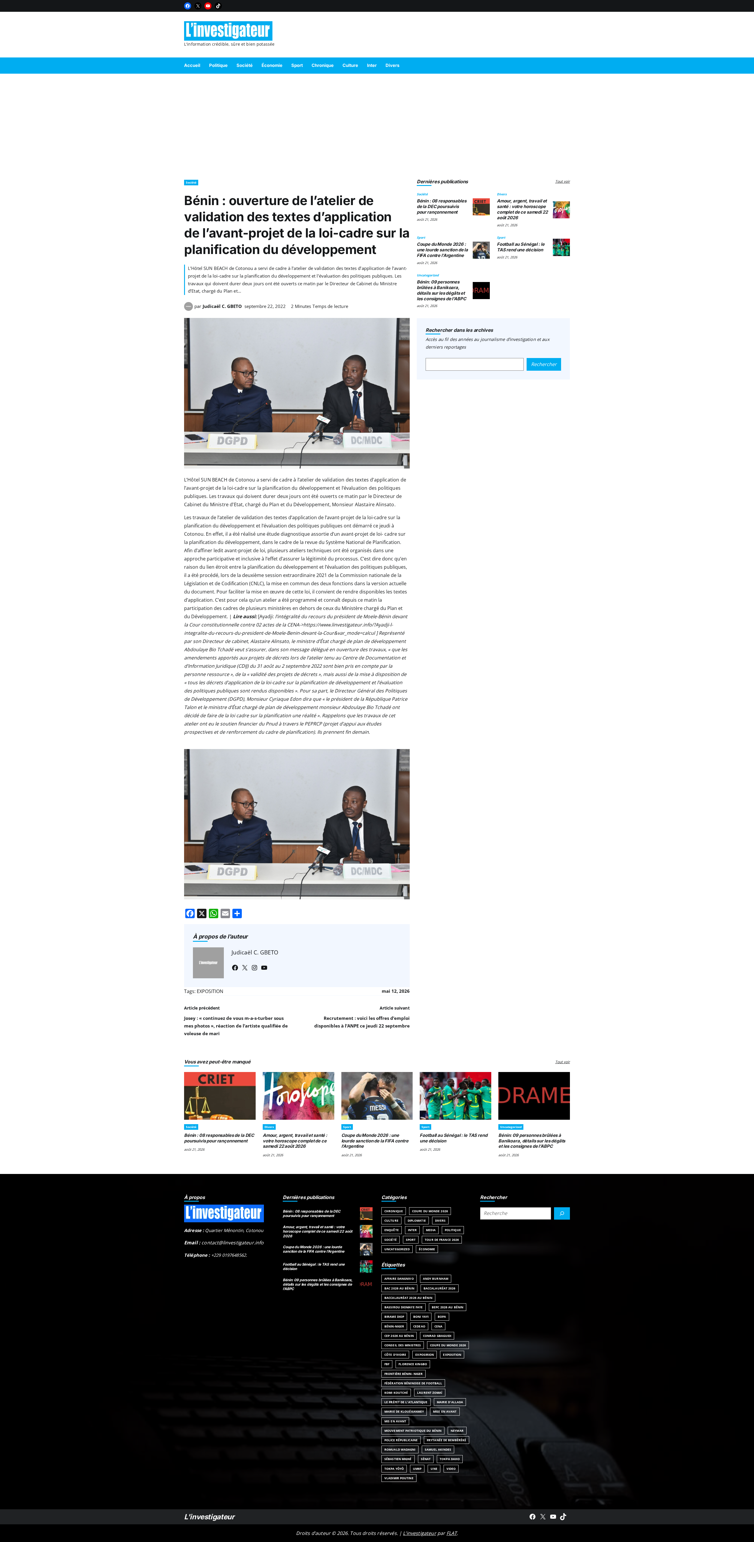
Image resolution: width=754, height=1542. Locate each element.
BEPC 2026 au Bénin (447, 1307)
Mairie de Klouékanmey (404, 1411)
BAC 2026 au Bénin (399, 1288)
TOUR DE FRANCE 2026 (442, 1240)
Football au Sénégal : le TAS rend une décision (520, 247)
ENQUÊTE (391, 1230)
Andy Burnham (435, 1279)
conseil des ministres (402, 1345)
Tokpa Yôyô (394, 1469)
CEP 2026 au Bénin (399, 1336)
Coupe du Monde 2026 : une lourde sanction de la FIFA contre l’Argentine (442, 250)
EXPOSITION (210, 991)
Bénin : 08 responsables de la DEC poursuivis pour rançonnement (442, 206)
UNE (434, 1469)
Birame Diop (394, 1317)
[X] (197, 5)
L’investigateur (419, 1533)
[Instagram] (254, 967)
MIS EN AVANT (395, 1421)
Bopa (442, 1317)
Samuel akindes (438, 1449)
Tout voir (562, 181)
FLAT (452, 1533)
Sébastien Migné (398, 1459)
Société (191, 182)
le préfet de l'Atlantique (406, 1402)
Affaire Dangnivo (399, 1279)
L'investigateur (209, 1517)
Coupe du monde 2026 (448, 1345)
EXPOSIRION (424, 1355)
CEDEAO (419, 1326)
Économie (427, 1249)
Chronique (393, 1211)
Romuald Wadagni (400, 1449)
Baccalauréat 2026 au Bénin (408, 1298)
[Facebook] (187, 5)
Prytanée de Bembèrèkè (446, 1440)
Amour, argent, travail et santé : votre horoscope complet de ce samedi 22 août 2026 (522, 209)
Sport (421, 237)
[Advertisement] (377, 124)
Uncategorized (428, 275)
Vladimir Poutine (399, 1478)
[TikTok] (218, 5)
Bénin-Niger (394, 1326)
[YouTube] (207, 5)
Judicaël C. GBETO (222, 306)
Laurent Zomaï (429, 1393)
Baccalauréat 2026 (440, 1288)
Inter (412, 1230)
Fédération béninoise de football (413, 1383)
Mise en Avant (445, 1411)
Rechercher (544, 364)
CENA (438, 1326)
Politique (453, 1230)
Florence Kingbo (413, 1364)
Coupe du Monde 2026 (430, 1211)
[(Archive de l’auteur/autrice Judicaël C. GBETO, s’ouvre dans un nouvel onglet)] (188, 309)
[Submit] (562, 1213)
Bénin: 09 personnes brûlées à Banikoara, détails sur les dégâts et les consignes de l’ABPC (441, 290)
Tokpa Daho (450, 1459)
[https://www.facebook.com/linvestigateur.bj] (532, 1516)
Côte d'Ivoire (395, 1355)
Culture (391, 1220)
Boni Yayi (421, 1317)
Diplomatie (417, 1220)
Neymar (457, 1431)
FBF (386, 1364)
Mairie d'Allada (450, 1402)
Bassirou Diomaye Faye (403, 1307)
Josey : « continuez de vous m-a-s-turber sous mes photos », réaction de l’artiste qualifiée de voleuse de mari (236, 1025)
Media (431, 1230)
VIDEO (451, 1469)
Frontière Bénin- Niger (403, 1374)
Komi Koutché (396, 1393)
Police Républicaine (401, 1440)
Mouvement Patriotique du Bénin (413, 1431)
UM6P (417, 1469)
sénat (426, 1459)
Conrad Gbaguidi (437, 1336)
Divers (502, 194)
